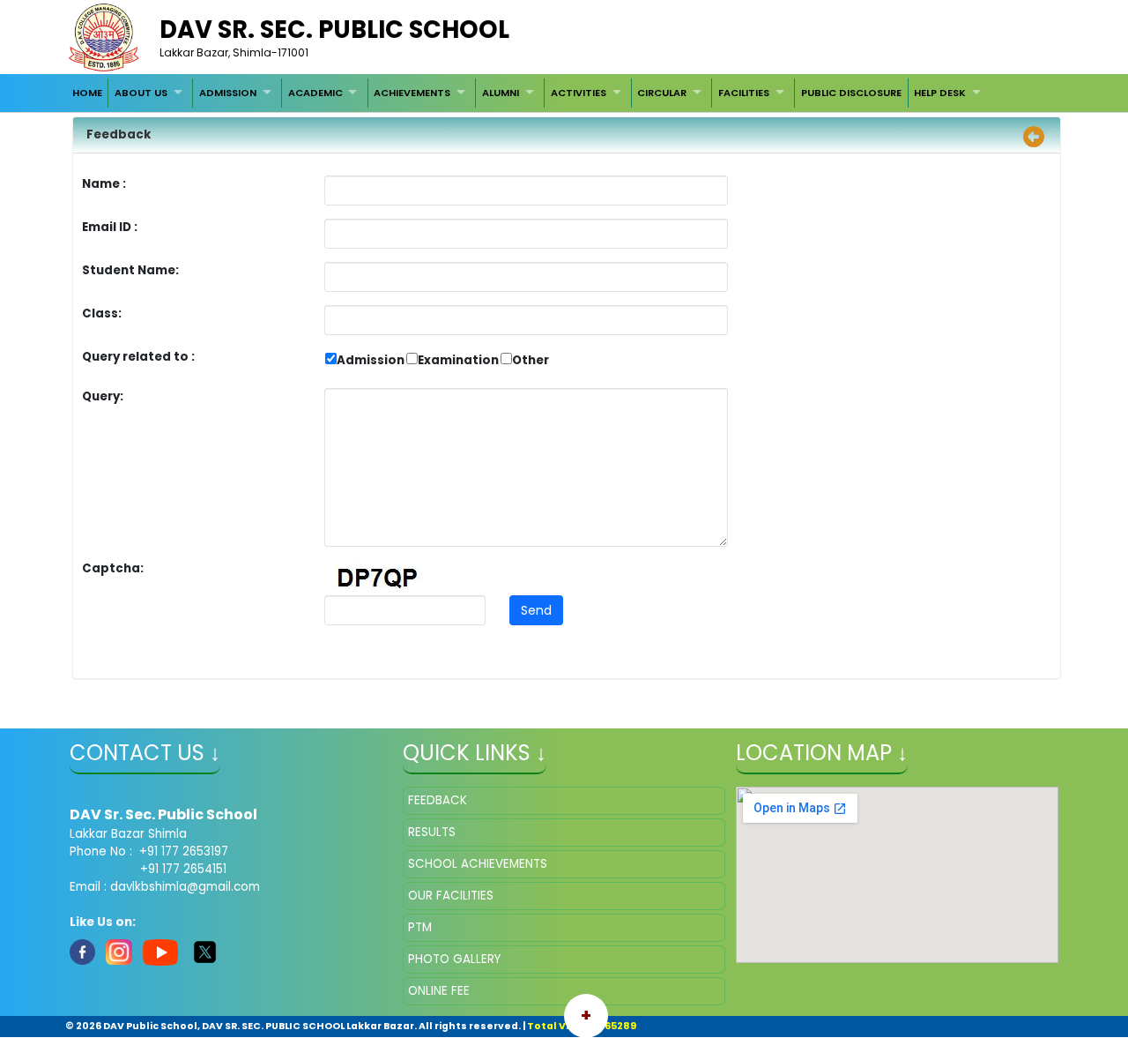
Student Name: (130, 270)
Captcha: (113, 568)
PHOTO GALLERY (454, 959)
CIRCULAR (661, 93)
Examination (458, 360)
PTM (420, 927)
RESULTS (432, 832)
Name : (108, 183)
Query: (107, 396)
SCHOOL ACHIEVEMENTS (477, 863)
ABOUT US (141, 93)
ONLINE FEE (439, 990)
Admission (370, 360)
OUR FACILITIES (451, 895)
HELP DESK (940, 93)
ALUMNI (500, 93)
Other (530, 360)
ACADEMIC (315, 93)
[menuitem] (87, 92)
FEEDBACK (437, 800)
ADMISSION (227, 93)
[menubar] (528, 92)
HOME (87, 93)
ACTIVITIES (578, 93)
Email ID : (158, 227)
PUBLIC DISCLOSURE (851, 93)
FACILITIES (743, 93)
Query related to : (138, 356)
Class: (102, 313)
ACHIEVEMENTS (412, 93)
